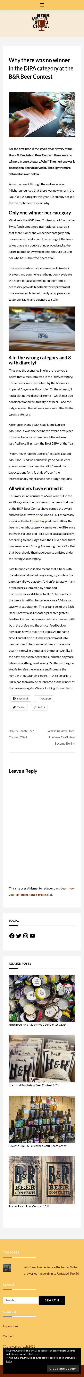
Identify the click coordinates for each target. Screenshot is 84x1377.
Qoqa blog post (40, 521)
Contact (8, 1336)
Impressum (10, 1326)
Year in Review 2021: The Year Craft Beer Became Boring (61, 737)
